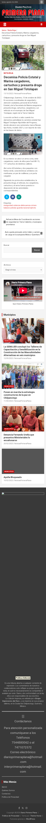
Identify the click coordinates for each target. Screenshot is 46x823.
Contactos (6, 794)
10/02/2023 (8, 480)
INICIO (4, 787)
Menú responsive (41, 2)
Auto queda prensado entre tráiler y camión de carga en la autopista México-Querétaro (22, 233)
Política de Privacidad (10, 797)
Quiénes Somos (8, 790)
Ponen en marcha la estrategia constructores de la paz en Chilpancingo (19, 395)
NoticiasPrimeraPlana (22, 93)
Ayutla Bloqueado (13, 477)
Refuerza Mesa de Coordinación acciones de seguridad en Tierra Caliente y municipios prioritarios (24, 222)
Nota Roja (8, 73)
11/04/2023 (8, 401)
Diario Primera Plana (29, 813)
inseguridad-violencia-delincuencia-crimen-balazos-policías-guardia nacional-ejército (20, 206)
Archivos (7, 265)
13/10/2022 (8, 93)
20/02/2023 (8, 444)
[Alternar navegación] (5, 24)
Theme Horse (35, 816)
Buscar (6, 245)
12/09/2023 (8, 358)
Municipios (10, 314)
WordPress (30, 819)
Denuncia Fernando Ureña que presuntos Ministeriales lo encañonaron (19, 437)
